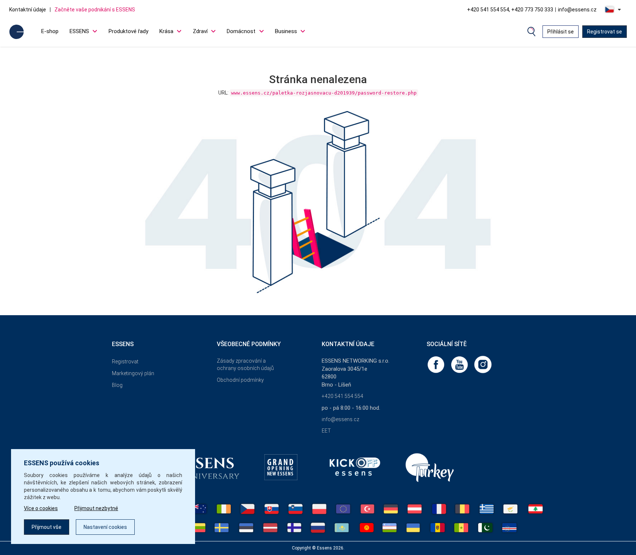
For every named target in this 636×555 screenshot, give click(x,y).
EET (326, 431)
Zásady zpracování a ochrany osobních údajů (245, 364)
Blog (117, 385)
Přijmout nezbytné (96, 508)
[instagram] (483, 364)
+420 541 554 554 (342, 396)
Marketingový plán (133, 373)
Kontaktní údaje (27, 10)
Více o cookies (41, 508)
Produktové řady (128, 31)
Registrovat (125, 361)
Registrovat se (604, 32)
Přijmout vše (46, 527)
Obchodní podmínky (240, 380)
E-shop (50, 31)
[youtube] (460, 364)
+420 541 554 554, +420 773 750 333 (510, 10)
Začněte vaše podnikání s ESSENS (94, 10)
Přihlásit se (560, 32)
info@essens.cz (577, 10)
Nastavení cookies (105, 527)
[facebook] (436, 364)
